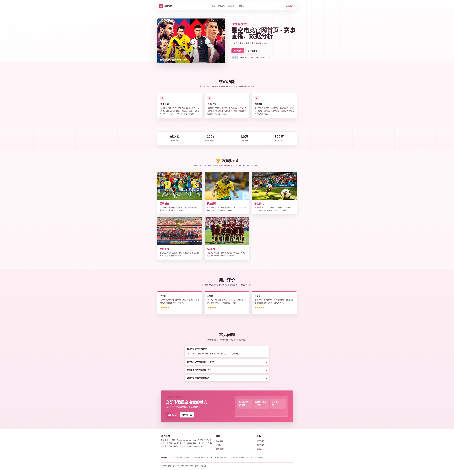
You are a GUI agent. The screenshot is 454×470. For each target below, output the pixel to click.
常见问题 (220, 449)
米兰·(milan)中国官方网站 (219, 457)
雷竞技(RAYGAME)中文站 (239, 457)
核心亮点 (220, 441)
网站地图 (203, 466)
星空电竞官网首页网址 (181, 457)
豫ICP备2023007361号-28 (189, 466)
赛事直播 (221, 6)
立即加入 (289, 5)
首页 (213, 6)
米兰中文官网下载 (257, 457)
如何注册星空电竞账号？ (197, 349)
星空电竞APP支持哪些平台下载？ (201, 362)
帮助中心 (260, 449)
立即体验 (220, 445)
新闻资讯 (231, 6)
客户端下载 (252, 50)
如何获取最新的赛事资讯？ (198, 378)
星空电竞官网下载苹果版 (199, 457)
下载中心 (240, 6)
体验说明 (260, 441)
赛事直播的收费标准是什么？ (199, 370)
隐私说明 (260, 445)
